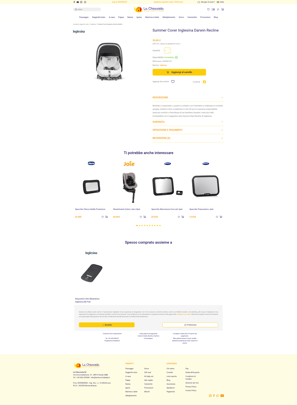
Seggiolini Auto (98, 17)
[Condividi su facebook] (204, 82)
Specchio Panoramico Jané (201, 209)
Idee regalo (148, 380)
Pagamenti (171, 392)
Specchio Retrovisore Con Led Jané (166, 209)
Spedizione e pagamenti (167, 130)
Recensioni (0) (161, 138)
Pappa (121, 17)
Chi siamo (170, 369)
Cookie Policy (191, 390)
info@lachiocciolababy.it (112, 341)
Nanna (130, 17)
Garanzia (159, 121)
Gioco (181, 17)
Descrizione (160, 97)
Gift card (147, 372)
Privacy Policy (191, 387)
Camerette (192, 17)
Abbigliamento (168, 17)
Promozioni (205, 17)
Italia (222, 2)
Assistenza (171, 384)
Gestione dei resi (192, 383)
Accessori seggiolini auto (81, 24)
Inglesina (93, 24)
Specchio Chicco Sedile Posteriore (90, 209)
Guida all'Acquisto (193, 372)
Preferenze (191, 325)
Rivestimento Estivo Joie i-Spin (126, 209)
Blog (216, 17)
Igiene (139, 17)
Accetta (108, 325)
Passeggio (84, 17)
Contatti (170, 372)
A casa (112, 17)
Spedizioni (171, 388)
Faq (187, 369)
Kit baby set (148, 376)
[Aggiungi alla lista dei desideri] (103, 217)
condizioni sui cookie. (184, 314)
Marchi (147, 392)
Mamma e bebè (152, 17)
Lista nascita (172, 376)
